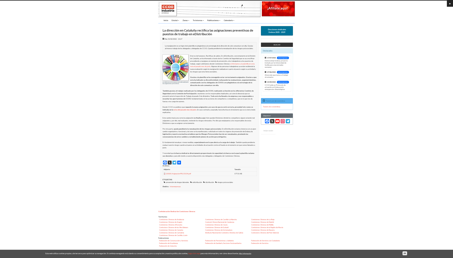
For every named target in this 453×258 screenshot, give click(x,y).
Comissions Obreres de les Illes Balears (173, 227)
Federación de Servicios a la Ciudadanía (265, 241)
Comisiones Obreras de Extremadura (218, 230)
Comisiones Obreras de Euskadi (217, 227)
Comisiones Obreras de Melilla (262, 225)
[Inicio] (168, 9)
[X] (271, 120)
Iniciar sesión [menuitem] (268, 131)
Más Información (245, 253)
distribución (209, 182)
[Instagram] (282, 120)
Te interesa (198, 20)
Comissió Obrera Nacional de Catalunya (219, 222)
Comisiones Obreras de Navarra (263, 230)
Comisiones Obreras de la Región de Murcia (267, 227)
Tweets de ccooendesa (271, 107)
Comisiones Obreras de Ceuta (216, 225)
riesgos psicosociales (225, 182)
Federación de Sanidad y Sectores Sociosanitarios (223, 243)
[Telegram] (287, 120)
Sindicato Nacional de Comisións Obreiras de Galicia (224, 233)
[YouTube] (277, 120)
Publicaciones (213, 20)
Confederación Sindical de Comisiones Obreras (176, 211)
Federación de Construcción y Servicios (173, 241)
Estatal (175, 20)
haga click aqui (194, 253)
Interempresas (175, 186)
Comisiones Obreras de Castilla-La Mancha (221, 219)
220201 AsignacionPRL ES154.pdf (178, 174)
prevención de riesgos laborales (177, 182)
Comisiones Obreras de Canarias (171, 230)
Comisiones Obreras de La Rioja (262, 219)
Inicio (166, 20)
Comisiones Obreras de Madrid (262, 222)
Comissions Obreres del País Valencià (265, 233)
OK (405, 253)
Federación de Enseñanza (168, 243)
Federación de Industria (168, 246)
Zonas (185, 20)
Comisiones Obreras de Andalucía (171, 219)
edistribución (197, 182)
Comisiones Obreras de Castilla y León (173, 235)
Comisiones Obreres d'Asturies (170, 225)
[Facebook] (266, 120)
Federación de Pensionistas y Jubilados (219, 241)
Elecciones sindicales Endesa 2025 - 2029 (277, 30)
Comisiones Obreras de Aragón (170, 222)
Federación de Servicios (259, 243)
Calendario (228, 20)
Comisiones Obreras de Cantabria (171, 233)
